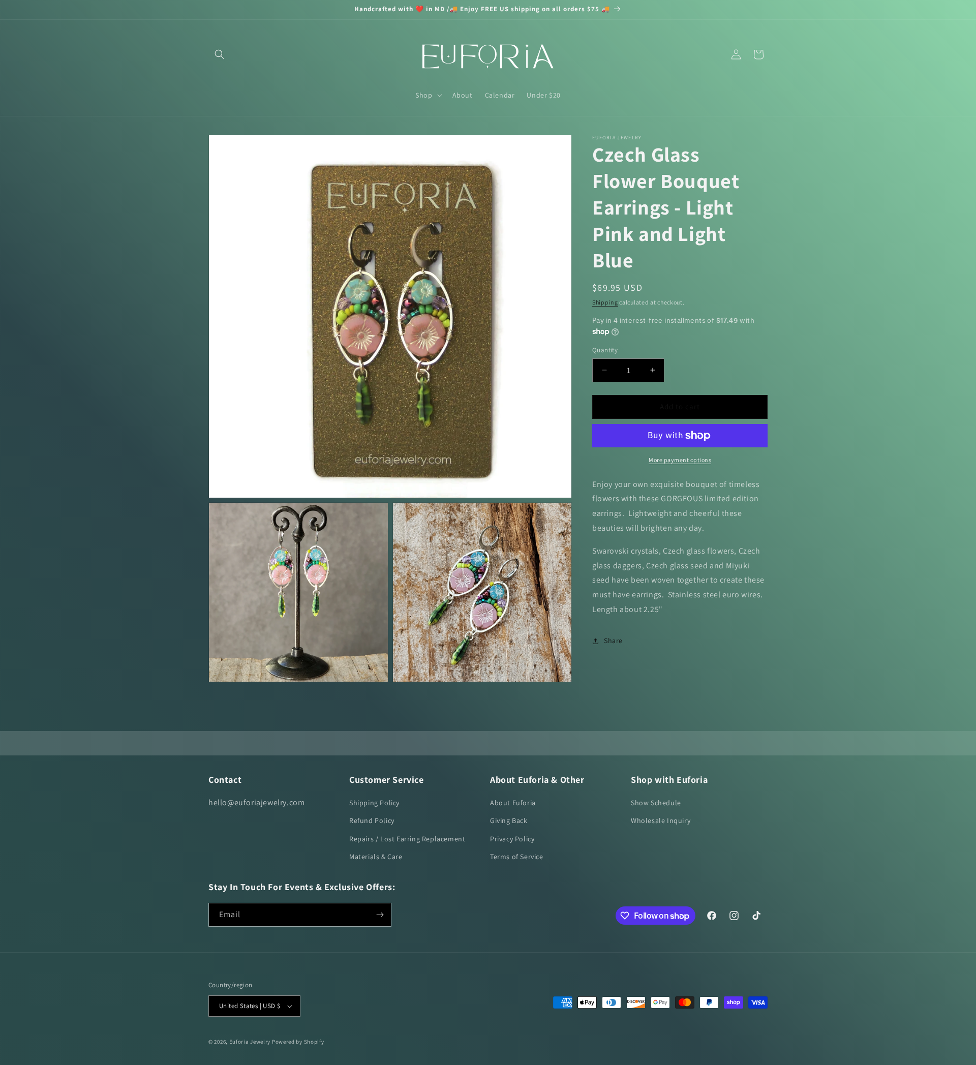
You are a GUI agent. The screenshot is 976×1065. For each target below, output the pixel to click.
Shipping (605, 302)
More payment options (680, 460)
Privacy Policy (512, 838)
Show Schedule (656, 802)
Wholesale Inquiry (660, 820)
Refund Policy (371, 820)
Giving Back (509, 820)
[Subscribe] (380, 915)
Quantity (605, 350)
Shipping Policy (374, 802)
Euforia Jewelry (250, 1041)
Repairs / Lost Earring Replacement (407, 838)
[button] (219, 54)
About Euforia (513, 802)
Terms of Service (516, 856)
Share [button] (613, 640)
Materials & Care (376, 856)
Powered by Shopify (298, 1041)
